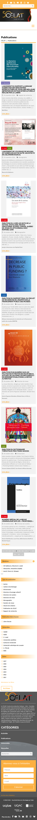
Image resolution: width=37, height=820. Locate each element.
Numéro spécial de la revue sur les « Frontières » (17, 520)
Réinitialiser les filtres (7, 682)
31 (33, 551)
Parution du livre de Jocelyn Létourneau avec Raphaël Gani (17, 226)
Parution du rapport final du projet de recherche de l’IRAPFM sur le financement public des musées (18, 299)
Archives (6, 688)
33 (19, 554)
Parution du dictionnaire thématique (15, 450)
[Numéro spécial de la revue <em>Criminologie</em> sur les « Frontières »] (18, 495)
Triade (32, 800)
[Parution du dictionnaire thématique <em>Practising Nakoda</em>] (18, 425)
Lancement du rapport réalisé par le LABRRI (18, 89)
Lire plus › (6, 114)
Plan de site (6, 817)
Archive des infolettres (8, 795)
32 (15, 554)
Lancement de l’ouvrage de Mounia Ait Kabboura (18, 153)
